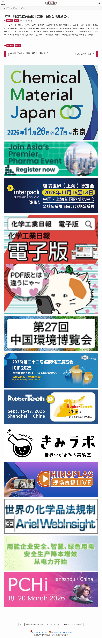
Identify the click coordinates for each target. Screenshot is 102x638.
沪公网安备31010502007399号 (61, 632)
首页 (21, 624)
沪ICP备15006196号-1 (40, 632)
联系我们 (66, 624)
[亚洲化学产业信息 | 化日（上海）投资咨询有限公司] (51, 3)
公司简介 (57, 624)
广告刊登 (48, 624)
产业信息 (9, 21)
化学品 (16, 21)
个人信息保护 (77, 624)
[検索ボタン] (99, 3)
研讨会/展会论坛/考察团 (34, 624)
